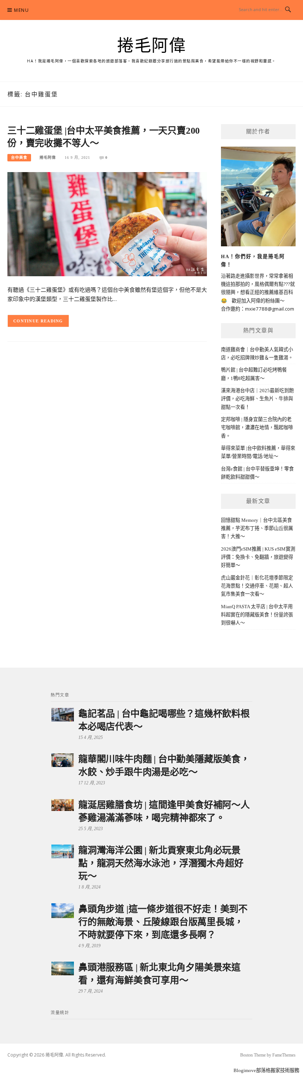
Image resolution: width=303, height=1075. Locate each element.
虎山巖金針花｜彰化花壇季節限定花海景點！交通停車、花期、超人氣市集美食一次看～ (257, 586)
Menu (21, 10)
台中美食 (19, 157)
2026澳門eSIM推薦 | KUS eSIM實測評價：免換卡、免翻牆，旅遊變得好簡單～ (258, 557)
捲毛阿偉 (151, 46)
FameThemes (284, 1055)
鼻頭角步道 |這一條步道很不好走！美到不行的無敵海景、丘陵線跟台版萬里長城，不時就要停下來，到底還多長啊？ (163, 922)
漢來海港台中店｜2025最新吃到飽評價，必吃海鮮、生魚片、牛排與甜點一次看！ (257, 399)
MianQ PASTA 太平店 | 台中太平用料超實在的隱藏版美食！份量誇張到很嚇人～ (257, 615)
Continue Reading (38, 321)
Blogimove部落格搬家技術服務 (266, 1070)
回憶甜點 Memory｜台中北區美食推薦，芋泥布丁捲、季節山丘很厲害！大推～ (257, 528)
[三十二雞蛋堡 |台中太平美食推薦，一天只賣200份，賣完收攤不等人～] (107, 223)
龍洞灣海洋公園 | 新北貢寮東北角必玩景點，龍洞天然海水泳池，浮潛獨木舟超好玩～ (160, 863)
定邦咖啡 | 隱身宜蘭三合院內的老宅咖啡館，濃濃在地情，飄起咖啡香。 (257, 428)
